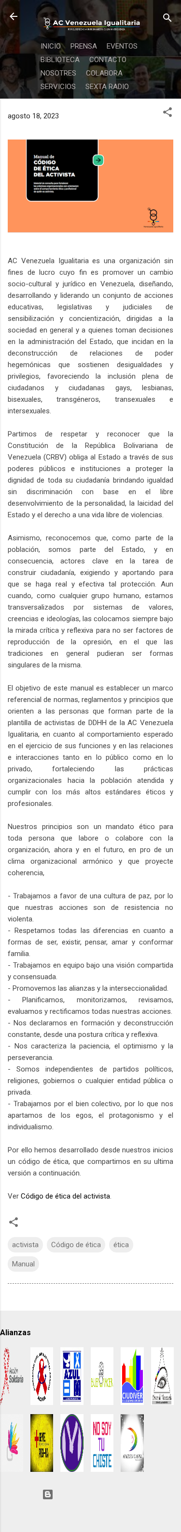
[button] (167, 113)
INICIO (51, 46)
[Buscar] (167, 19)
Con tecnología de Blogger (96, 1494)
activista (25, 1244)
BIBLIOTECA (60, 59)
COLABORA (104, 73)
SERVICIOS (58, 86)
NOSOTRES (58, 73)
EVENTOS (122, 46)
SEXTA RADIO (107, 86)
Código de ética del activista (65, 1196)
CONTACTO (107, 59)
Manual (23, 1264)
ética (121, 1244)
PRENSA (83, 46)
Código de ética (76, 1244)
